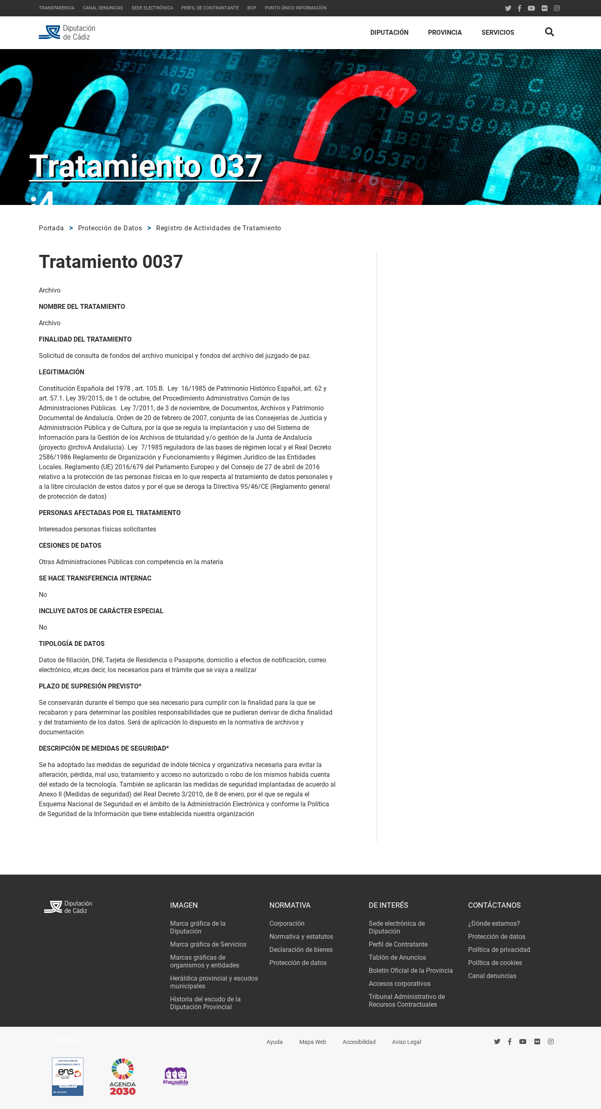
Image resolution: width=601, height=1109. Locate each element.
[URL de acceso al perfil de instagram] (557, 8)
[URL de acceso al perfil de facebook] (510, 1042)
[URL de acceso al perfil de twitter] (508, 8)
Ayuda (275, 1042)
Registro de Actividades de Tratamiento (218, 228)
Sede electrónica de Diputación (397, 927)
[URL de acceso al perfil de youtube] (531, 8)
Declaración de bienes (301, 950)
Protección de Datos (110, 228)
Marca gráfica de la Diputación (198, 927)
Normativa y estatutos (301, 936)
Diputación (389, 32)
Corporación (287, 923)
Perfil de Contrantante (210, 8)
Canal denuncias (103, 8)
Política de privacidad (499, 950)
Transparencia (56, 8)
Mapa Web (312, 1042)
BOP (251, 8)
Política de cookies (495, 963)
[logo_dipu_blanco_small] (101, 908)
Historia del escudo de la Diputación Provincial (205, 1003)
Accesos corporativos (400, 984)
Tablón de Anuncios (397, 957)
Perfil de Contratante (398, 944)
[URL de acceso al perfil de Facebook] (519, 8)
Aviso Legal (406, 1042)
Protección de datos (298, 963)
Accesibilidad (359, 1042)
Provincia (445, 32)
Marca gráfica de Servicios (208, 944)
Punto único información (296, 8)
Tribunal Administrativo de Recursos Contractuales (407, 1000)
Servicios (498, 32)
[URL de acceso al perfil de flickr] (544, 8)
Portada (51, 228)
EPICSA (65, 1040)
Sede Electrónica (152, 8)
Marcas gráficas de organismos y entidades (204, 961)
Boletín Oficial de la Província (411, 970)
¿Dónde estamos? (494, 923)
